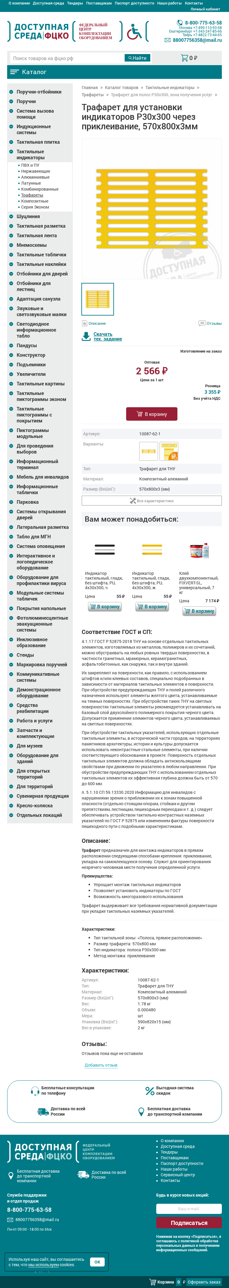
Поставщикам (99, 3)
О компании (19, 3)
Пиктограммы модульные (33, 433)
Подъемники (31, 364)
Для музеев (30, 746)
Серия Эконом (35, 207)
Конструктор (31, 355)
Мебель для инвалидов (43, 477)
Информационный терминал (37, 464)
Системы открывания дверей (41, 514)
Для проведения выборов (35, 449)
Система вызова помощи (35, 114)
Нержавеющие (35, 171)
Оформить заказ (204, 1282)
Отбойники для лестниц (34, 286)
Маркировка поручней (42, 664)
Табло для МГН (34, 537)
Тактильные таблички (41, 255)
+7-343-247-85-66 (207, 31)
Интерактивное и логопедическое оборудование (36, 562)
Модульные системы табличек (40, 596)
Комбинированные (39, 189)
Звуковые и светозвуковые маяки (41, 311)
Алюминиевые (35, 177)
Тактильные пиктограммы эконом (41, 396)
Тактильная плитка (38, 142)
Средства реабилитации (33, 708)
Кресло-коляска (35, 805)
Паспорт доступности (134, 3)
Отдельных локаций (39, 815)
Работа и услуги (34, 721)
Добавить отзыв (101, 1065)
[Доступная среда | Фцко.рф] (41, 31)
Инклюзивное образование (32, 642)
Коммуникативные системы (38, 677)
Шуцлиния (28, 216)
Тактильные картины (41, 384)
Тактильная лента (37, 235)
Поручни (26, 101)
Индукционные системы (34, 129)
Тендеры (75, 3)
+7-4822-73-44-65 (207, 34)
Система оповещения (41, 546)
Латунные (31, 183)
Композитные (34, 201)
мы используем (43, 1264)
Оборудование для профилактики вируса (41, 580)
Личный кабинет (205, 9)
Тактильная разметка (41, 226)
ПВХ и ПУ (30, 165)
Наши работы (169, 3)
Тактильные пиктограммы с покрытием (34, 415)
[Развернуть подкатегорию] (11, 92)
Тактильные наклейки (41, 264)
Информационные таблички (37, 489)
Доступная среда (48, 3)
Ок (97, 1262)
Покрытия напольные (41, 608)
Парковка (28, 502)
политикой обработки (199, 1241)
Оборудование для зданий (37, 758)
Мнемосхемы (32, 245)
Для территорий (35, 786)
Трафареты (32, 195)
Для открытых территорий (33, 774)
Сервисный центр (178, 1174)
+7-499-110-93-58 (207, 27)
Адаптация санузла (39, 299)
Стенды (25, 655)
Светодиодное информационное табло (36, 330)
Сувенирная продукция (43, 796)
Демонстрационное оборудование (39, 693)
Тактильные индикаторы (31, 154)
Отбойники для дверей (42, 274)
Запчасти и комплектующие (35, 733)
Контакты (194, 3)
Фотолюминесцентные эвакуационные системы (42, 624)
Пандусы (27, 345)
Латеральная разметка (43, 527)
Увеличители (31, 374)
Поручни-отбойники (39, 92)
